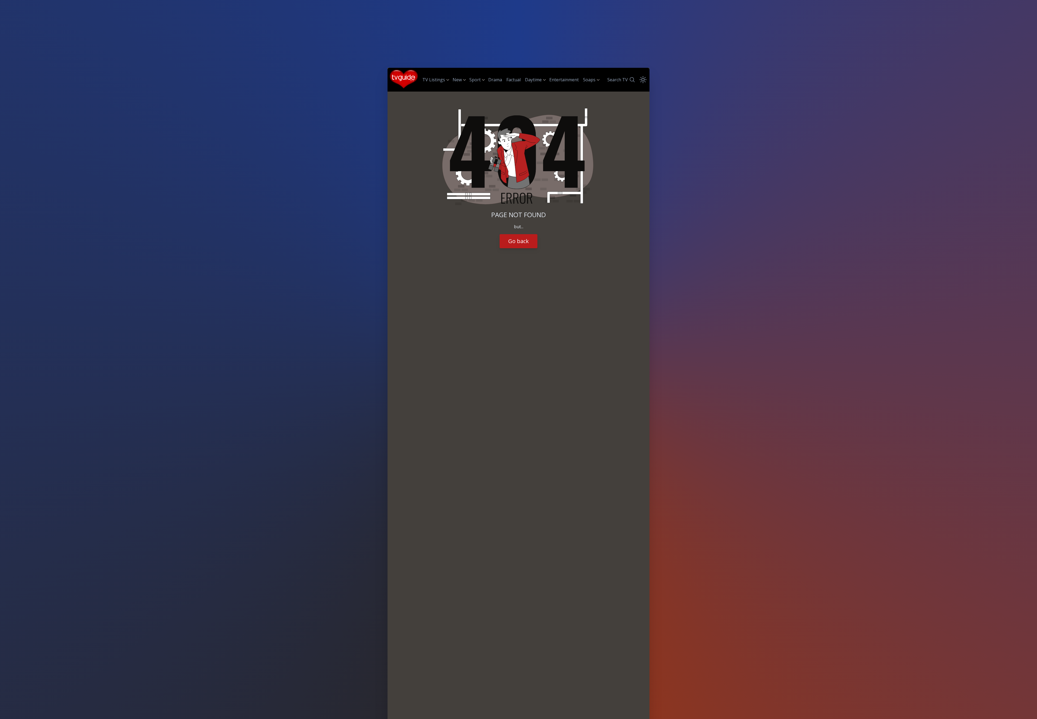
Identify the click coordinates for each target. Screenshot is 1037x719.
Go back (518, 241)
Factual (513, 80)
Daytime (533, 80)
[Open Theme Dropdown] (643, 79)
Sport (475, 80)
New (457, 80)
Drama (495, 80)
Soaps (589, 80)
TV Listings (433, 80)
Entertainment (564, 80)
